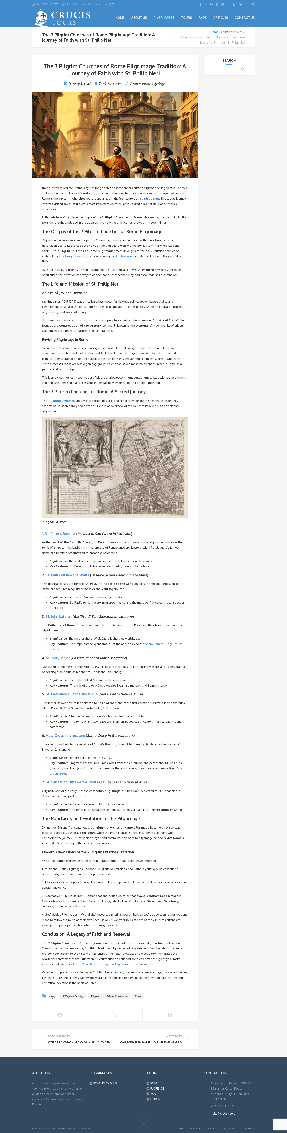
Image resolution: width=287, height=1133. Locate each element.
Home (120, 18)
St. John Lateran (58, 616)
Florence (157, 1088)
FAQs (203, 18)
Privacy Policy (226, 1128)
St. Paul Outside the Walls (67, 575)
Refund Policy (247, 1128)
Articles (220, 18)
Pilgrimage (158, 83)
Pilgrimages (164, 18)
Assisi (154, 1094)
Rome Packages (105, 1083)
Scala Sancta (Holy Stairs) (163, 644)
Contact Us (245, 18)
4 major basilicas (75, 256)
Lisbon (155, 1099)
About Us (139, 18)
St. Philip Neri (149, 198)
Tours (186, 18)
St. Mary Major (58, 658)
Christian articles (231, 32)
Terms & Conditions (189, 1128)
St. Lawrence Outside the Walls (72, 694)
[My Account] (234, 4)
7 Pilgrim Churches (61, 401)
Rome (138, 996)
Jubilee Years (125, 256)
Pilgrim (95, 996)
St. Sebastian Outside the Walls (72, 782)
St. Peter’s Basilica (60, 533)
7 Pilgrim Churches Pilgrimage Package (96, 964)
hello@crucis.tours (223, 1113)
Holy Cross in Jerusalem (65, 735)
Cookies (210, 1128)
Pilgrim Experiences (116, 996)
